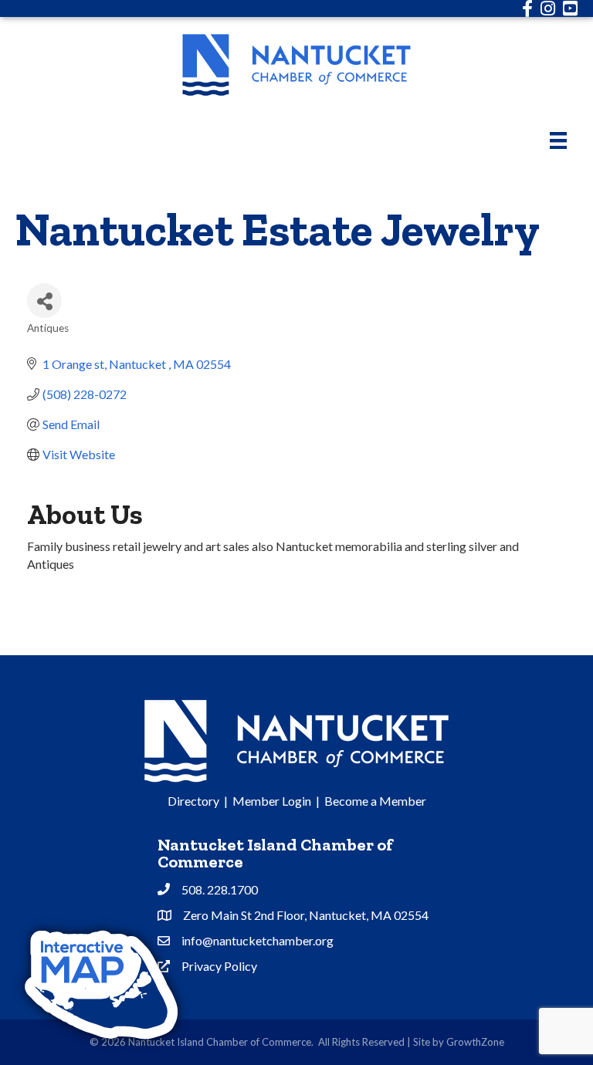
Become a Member (375, 800)
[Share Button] (44, 300)
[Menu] (558, 140)
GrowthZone (475, 1042)
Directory (193, 800)
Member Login (271, 800)
